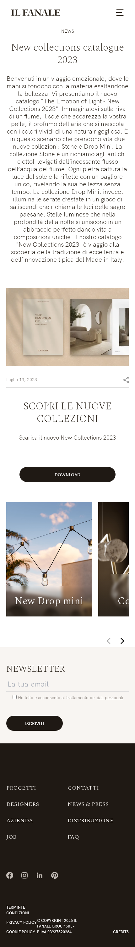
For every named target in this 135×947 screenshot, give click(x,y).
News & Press (88, 804)
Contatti (83, 788)
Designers (22, 804)
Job (11, 837)
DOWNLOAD (67, 474)
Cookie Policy (20, 931)
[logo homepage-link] (35, 12)
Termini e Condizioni (17, 909)
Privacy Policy (21, 922)
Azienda (19, 820)
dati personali (110, 697)
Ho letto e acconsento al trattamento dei (57, 697)
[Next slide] (122, 641)
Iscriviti (34, 723)
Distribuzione (91, 820)
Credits (121, 931)
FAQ (73, 837)
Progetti (21, 788)
